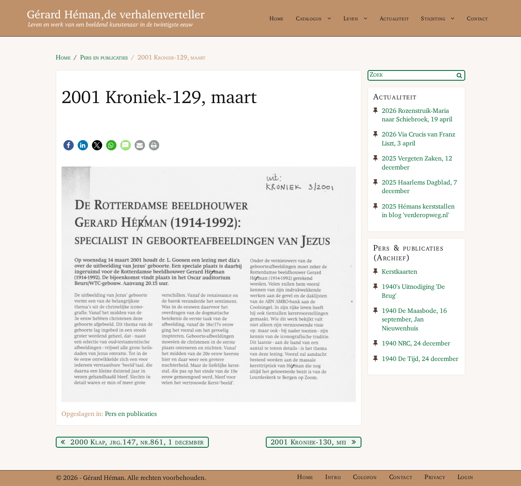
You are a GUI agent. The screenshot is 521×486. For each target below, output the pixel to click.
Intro (333, 477)
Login (465, 477)
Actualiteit (394, 19)
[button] (68, 145)
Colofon (365, 477)
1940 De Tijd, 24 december (420, 359)
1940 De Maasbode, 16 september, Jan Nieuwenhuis (414, 320)
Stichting (433, 19)
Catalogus (309, 19)
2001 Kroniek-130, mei (308, 442)
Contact (477, 19)
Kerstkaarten (399, 272)
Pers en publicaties (131, 414)
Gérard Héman (64, 15)
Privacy (435, 477)
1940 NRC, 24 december (416, 344)
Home (276, 19)
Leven (351, 19)
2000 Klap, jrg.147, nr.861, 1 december (137, 442)
